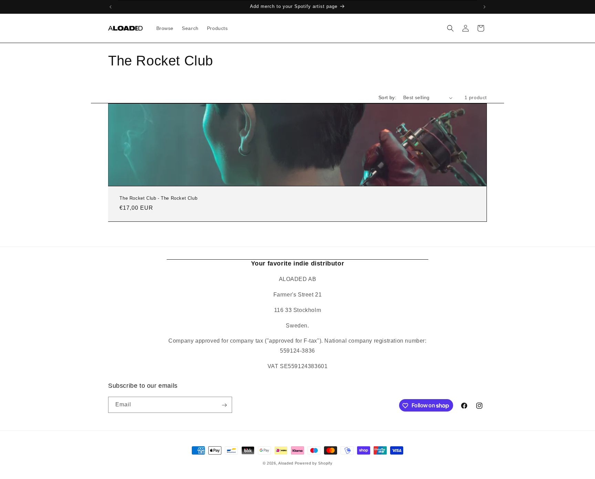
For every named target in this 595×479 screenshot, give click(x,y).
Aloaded (285, 463)
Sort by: (387, 97)
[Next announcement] (484, 6)
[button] (450, 28)
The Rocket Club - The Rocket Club (158, 198)
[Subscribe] (224, 405)
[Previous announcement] (110, 6)
